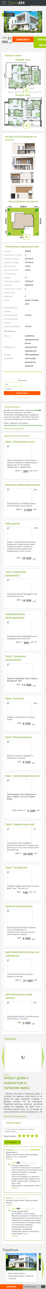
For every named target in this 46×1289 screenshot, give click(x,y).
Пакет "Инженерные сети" (20, 441)
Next (40, 22)
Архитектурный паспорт (19, 906)
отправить (11, 1142)
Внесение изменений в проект (22, 484)
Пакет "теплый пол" (16, 867)
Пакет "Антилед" (14, 698)
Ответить (9, 1159)
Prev (6, 22)
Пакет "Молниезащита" (18, 737)
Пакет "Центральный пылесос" (22, 775)
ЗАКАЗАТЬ (23, 39)
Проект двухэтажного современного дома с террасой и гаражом (20, 1276)
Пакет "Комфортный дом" (20, 824)
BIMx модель (12, 523)
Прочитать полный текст (14, 428)
